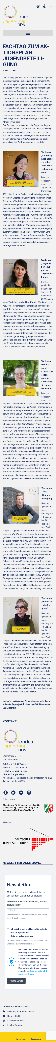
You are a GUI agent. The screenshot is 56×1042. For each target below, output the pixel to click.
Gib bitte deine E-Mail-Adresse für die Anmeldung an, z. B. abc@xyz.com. (27, 916)
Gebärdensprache (15, 1020)
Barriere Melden (14, 1016)
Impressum (36, 1039)
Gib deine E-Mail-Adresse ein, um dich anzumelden (27, 903)
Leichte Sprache (15, 1025)
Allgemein (19, 701)
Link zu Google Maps (13, 774)
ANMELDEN (16, 981)
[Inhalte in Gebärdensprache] (38, 6)
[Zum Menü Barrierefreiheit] (51, 6)
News (27, 701)
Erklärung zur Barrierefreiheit (20, 1011)
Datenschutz (21, 1039)
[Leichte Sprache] (45, 6)
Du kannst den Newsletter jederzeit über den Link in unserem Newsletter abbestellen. (28, 942)
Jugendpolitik (31, 704)
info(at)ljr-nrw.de (18, 771)
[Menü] (28, 33)
